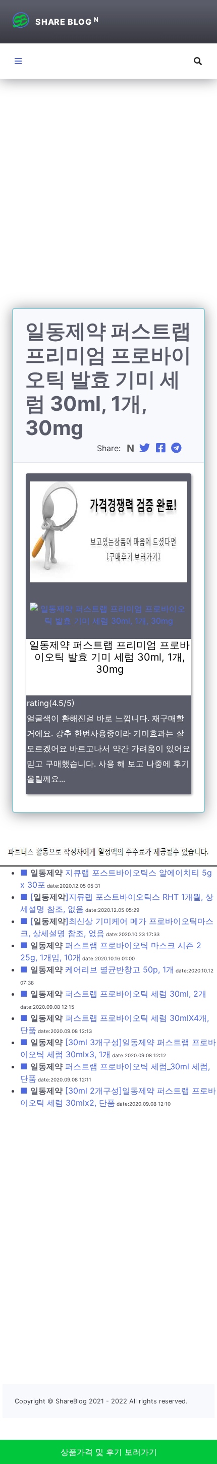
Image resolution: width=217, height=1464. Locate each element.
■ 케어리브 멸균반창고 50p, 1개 (97, 969)
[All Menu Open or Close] (18, 61)
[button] (198, 61)
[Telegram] (178, 448)
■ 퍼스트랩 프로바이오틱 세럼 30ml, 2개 (113, 994)
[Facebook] (162, 448)
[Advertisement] (108, 199)
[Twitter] (146, 448)
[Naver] (131, 448)
